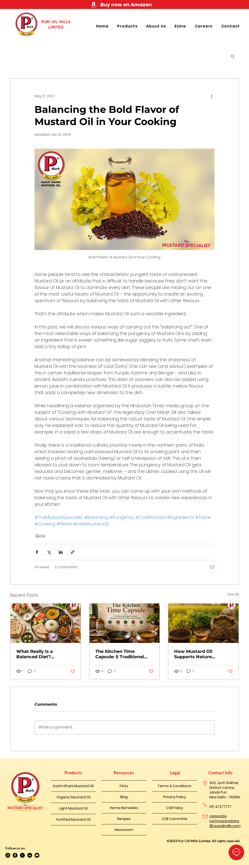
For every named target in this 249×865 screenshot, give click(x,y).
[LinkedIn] (29, 855)
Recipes (124, 818)
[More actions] (211, 96)
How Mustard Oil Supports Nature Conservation (193, 654)
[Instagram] (7, 855)
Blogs (40, 535)
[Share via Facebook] (37, 552)
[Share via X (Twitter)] (48, 552)
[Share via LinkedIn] (60, 552)
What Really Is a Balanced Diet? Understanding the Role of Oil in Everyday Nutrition (43, 654)
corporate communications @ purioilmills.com (224, 821)
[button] (128, 26)
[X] (22, 855)
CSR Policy (174, 807)
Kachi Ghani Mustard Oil (73, 786)
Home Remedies (124, 807)
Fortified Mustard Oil (73, 819)
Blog (124, 796)
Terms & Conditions (174, 786)
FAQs (124, 786)
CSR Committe (174, 818)
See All (233, 594)
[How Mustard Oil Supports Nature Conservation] (203, 623)
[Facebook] (15, 855)
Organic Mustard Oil (73, 797)
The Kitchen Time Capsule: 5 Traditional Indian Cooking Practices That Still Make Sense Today (123, 654)
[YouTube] (37, 855)
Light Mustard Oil (73, 808)
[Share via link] (72, 552)
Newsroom (124, 829)
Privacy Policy (174, 796)
